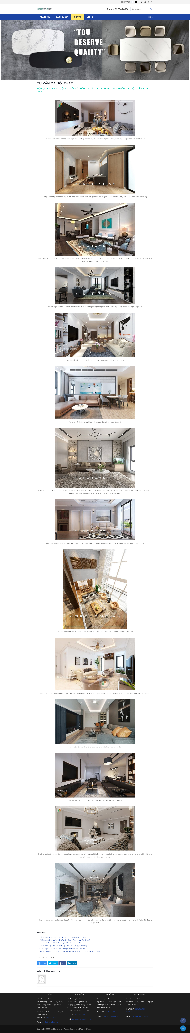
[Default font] (151, 2)
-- (37, 97)
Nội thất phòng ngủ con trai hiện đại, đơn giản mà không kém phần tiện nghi (69, 951)
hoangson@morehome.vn (82, 1019)
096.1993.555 (80, 1015)
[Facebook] (183, 1020)
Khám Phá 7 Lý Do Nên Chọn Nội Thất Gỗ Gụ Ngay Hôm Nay (63, 946)
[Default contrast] (132, 2)
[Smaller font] (145, 2)
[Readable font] (148, 2)
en (149, 17)
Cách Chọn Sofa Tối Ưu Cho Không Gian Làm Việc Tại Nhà (62, 949)
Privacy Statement (71, 1029)
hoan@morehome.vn (139, 1016)
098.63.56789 (140, 1009)
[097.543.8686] (183, 1028)
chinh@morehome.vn (50, 1022)
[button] (149, 9)
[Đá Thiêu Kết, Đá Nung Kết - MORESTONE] (44, 9)
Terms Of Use (85, 1029)
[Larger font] (141, 2)
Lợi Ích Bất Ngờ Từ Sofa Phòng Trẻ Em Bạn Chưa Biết (60, 943)
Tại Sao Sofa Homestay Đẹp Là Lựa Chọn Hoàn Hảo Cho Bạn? (63, 937)
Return (52, 957)
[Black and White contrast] (136, 2)
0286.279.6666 (131, 1012)
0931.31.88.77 (51, 1018)
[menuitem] (45, 17)
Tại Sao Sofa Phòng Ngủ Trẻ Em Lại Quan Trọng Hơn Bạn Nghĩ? (64, 940)
